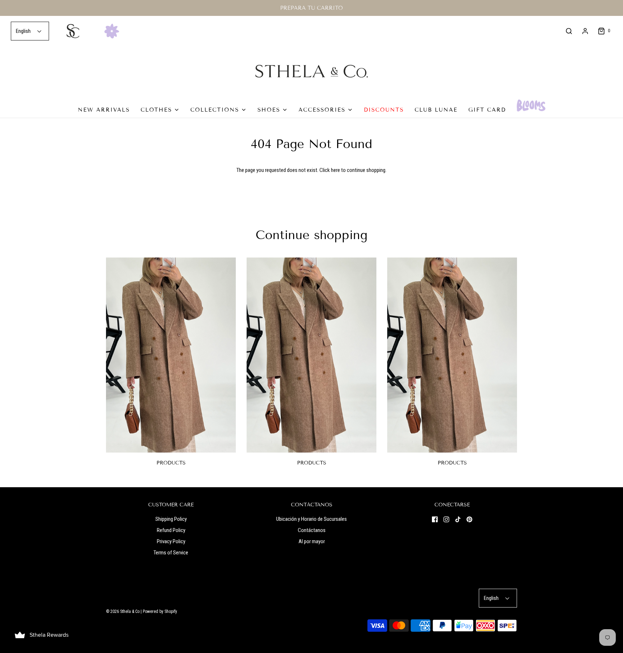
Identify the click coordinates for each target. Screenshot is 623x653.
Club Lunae (436, 110)
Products (171, 463)
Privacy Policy (171, 541)
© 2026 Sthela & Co (123, 611)
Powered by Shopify (160, 611)
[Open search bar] (568, 31)
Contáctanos (312, 530)
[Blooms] (531, 105)
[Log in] (585, 31)
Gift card (487, 110)
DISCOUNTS (384, 110)
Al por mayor (312, 541)
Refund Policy (171, 530)
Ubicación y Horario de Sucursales (311, 519)
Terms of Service (171, 552)
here (335, 170)
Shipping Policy (171, 519)
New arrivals (104, 110)
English (24, 31)
